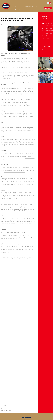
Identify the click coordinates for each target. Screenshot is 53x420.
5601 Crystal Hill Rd (11, 17)
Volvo (2, 243)
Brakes (27, 75)
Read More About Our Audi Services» (22, 105)
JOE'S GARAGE (3, 13)
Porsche (3, 203)
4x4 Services (3, 75)
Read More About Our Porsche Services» (23, 210)
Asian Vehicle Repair (21, 75)
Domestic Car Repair (5, 408)
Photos (22, 6)
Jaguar (2, 136)
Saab (2, 215)
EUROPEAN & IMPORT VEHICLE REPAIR (30, 13)
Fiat (2, 122)
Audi (2, 97)
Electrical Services (18, 76)
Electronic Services (26, 76)
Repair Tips (34, 6)
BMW (2, 110)
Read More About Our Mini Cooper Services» (10, 186)
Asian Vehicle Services (6, 410)
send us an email (8, 258)
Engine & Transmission (6, 78)
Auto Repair (28, 6)
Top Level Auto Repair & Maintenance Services (15, 13)
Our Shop (17, 6)
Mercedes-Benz (4, 164)
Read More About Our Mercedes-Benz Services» (14, 172)
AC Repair (9, 75)
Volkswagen (3, 229)
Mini (2, 176)
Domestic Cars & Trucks (8, 76)
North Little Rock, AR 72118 (21, 17)
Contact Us (17, 9)
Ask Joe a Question (48, 8)
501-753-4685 (39, 4)
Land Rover (3, 150)
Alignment (13, 75)
